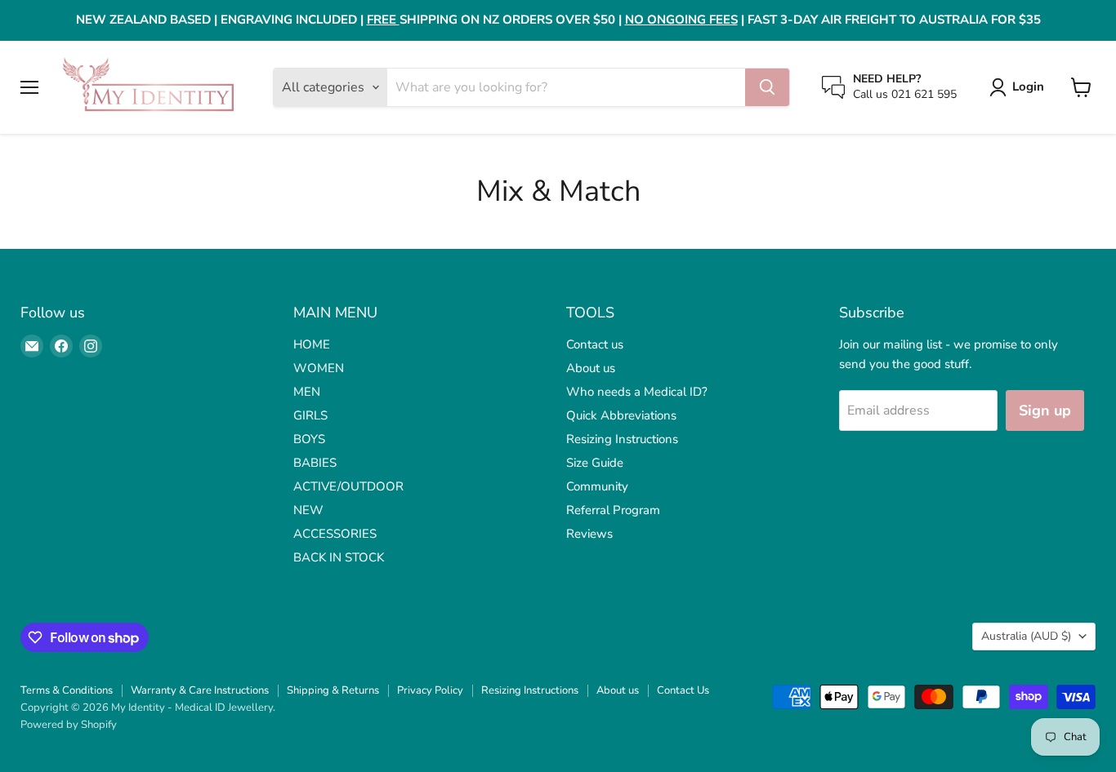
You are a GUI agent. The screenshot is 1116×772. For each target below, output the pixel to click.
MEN (306, 392)
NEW (308, 510)
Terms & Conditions (66, 690)
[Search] (767, 87)
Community (597, 486)
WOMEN (318, 368)
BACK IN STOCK (338, 557)
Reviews (589, 534)
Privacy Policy (430, 690)
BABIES (315, 463)
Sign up (1045, 410)
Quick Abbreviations (621, 415)
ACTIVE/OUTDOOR (348, 486)
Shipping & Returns (333, 690)
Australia (1026, 636)
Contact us (594, 344)
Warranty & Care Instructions (200, 690)
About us (590, 368)
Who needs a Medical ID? (637, 392)
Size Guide (594, 463)
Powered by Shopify (68, 724)
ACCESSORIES (335, 534)
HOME (311, 344)
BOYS (309, 439)
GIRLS (310, 415)
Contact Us (683, 690)
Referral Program (613, 510)
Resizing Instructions (622, 439)
